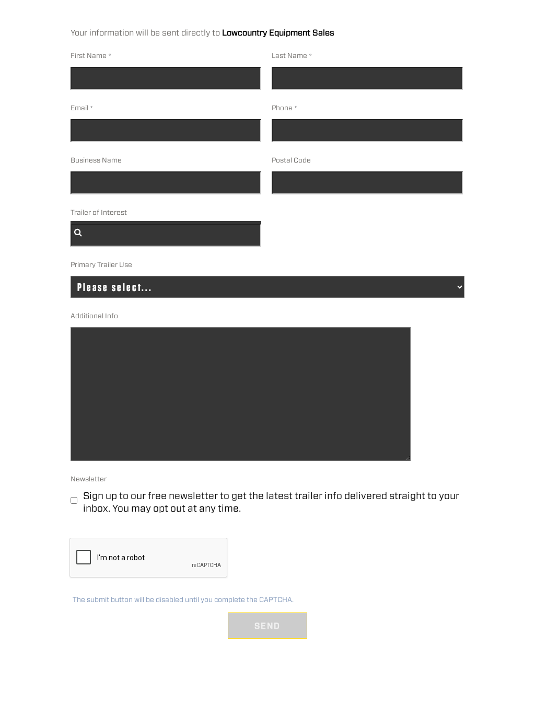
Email (79, 107)
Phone (282, 107)
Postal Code (291, 160)
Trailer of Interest (99, 212)
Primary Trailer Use (101, 264)
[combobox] (166, 235)
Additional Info (94, 315)
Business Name (96, 160)
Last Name (289, 55)
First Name (89, 55)
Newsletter (89, 479)
